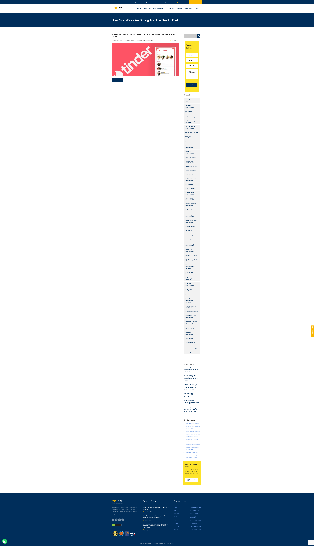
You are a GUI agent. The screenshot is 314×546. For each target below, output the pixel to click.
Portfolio (179, 8)
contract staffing (190, 170)
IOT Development (194, 523)
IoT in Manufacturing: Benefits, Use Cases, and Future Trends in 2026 (191, 409)
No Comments (175, 40)
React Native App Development (190, 316)
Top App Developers (195, 507)
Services (176, 520)
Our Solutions (170, 8)
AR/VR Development (195, 520)
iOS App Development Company (189, 266)
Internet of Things (191, 255)
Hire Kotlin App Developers (192, 447)
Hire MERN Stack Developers (193, 434)
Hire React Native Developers (193, 444)
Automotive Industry (191, 132)
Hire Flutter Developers (191, 442)
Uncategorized (190, 352)
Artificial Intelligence (191, 117)
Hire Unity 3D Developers (192, 450)
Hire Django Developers (192, 452)
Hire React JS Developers (192, 436)
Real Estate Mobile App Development (191, 322)
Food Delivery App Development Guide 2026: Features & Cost (191, 402)
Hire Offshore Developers (192, 457)
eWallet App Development (189, 198)
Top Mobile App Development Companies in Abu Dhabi (192, 394)
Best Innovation (190, 142)
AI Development (194, 513)
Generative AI (189, 240)
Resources (188, 8)
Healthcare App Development (190, 244)
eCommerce (189, 184)
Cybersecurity (189, 175)
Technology (189, 338)
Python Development (191, 311)
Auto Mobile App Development (190, 127)
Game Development (191, 236)
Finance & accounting (188, 210)
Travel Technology (191, 348)
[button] (4, 541)
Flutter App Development (189, 215)
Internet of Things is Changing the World (191, 260)
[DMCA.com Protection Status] (117, 525)
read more (117, 80)
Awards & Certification (189, 137)
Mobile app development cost (191, 290)
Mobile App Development (189, 284)
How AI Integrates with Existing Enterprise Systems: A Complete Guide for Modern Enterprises (192, 386)
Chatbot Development (196, 526)
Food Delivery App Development (191, 221)
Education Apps (190, 188)
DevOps (176, 529)
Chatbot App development (189, 161)
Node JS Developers (193, 429)
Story (175, 507)
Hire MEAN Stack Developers (193, 431)
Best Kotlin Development (189, 146)
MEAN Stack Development (189, 273)
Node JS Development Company (189, 300)
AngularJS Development (189, 106)
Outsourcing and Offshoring (190, 306)
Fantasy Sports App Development (191, 204)
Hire (187, 429)
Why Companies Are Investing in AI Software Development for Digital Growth (191, 377)
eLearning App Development (189, 193)
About (139, 8)
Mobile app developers (188, 278)
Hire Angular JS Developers (192, 439)
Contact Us (197, 8)
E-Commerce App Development (190, 179)
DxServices (147, 8)
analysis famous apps (190, 100)
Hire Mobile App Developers (193, 426)
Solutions (176, 526)
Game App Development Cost (191, 231)
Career (176, 516)
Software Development (189, 333)
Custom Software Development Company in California (191, 369)
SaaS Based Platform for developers (191, 327)
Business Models (190, 157)
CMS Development (191, 166)
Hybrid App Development (189, 250)
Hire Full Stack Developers (192, 455)
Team (175, 510)
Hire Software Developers (192, 423)
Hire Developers (158, 8)
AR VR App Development (189, 112)
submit (190, 85)
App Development (195, 510)
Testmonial (176, 513)
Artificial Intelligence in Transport (191, 121)
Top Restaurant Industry (190, 343)
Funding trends (190, 226)
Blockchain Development (189, 152)
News (187, 295)
